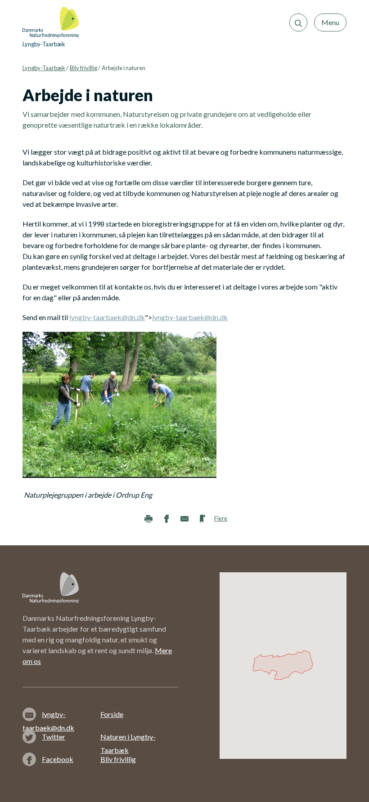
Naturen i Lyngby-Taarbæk (128, 738)
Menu (330, 22)
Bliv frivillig (83, 67)
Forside (111, 714)
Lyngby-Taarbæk (43, 67)
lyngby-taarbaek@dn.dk (107, 317)
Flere (220, 518)
